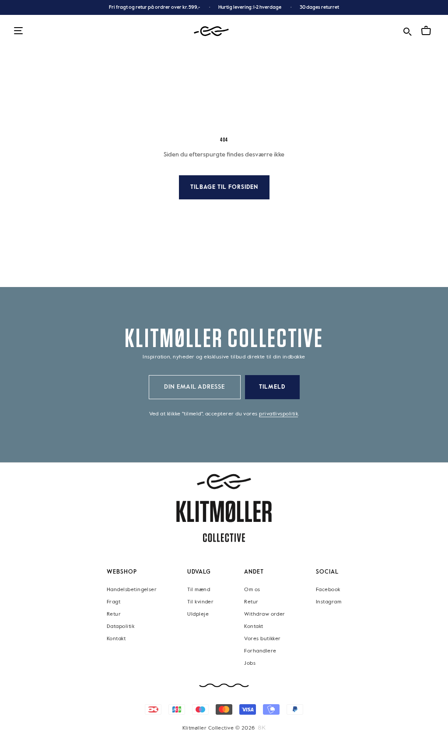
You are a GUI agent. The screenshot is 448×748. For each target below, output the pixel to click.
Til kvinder (200, 601)
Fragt (113, 601)
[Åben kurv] (426, 30)
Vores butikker (262, 638)
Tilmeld (272, 387)
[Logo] (211, 31)
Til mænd (198, 589)
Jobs (250, 663)
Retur (114, 614)
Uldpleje (198, 614)
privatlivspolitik (278, 414)
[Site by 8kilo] (262, 727)
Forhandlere (260, 650)
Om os (252, 589)
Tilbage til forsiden (224, 187)
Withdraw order (264, 614)
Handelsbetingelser (132, 589)
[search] (407, 30)
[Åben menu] (18, 31)
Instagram (328, 601)
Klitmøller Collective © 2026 (218, 727)
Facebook (328, 589)
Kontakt (116, 638)
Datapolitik (120, 626)
